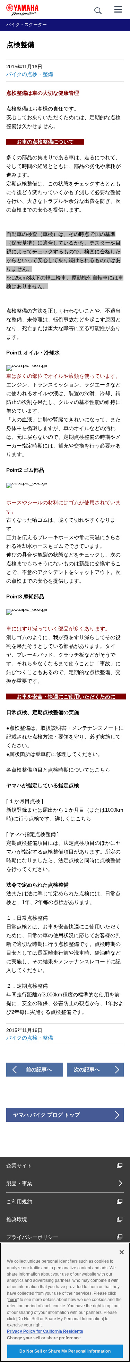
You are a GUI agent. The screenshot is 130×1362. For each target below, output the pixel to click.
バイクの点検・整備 (29, 74)
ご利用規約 (19, 1201)
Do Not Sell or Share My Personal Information (64, 1351)
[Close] (121, 1252)
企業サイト (19, 1166)
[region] (65, 1302)
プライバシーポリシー (32, 1237)
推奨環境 (16, 1219)
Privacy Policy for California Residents (45, 1331)
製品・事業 (19, 1183)
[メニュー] (118, 8)
